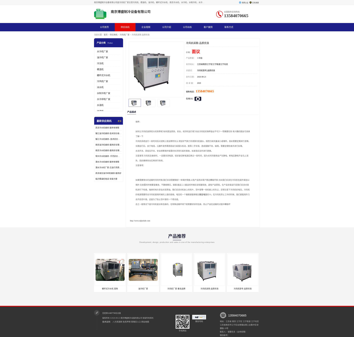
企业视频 (145, 27)
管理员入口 (136, 322)
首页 (106, 35)
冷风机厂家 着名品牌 (176, 289)
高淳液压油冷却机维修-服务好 (108, 173)
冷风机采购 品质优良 (209, 289)
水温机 (100, 105)
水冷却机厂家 (103, 99)
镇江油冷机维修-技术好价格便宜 (108, 133)
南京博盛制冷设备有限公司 (131, 318)
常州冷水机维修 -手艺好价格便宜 (108, 156)
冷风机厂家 (124, 35)
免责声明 (127, 322)
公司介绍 (166, 27)
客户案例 (208, 27)
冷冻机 (100, 63)
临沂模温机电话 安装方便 (106, 179)
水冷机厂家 (102, 51)
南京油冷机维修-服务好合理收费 (108, 145)
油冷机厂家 (102, 57)
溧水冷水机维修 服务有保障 (107, 162)
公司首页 (104, 27)
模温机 (100, 69)
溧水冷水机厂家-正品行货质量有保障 (108, 167)
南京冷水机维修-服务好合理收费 (108, 150)
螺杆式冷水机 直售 (110, 289)
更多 (120, 121)
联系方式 (228, 27)
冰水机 (100, 87)
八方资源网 (117, 322)
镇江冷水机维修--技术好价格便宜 (108, 139)
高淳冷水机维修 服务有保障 (107, 128)
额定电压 (203, 195)
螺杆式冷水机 (103, 75)
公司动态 (187, 27)
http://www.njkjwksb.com (140, 221)
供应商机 (125, 27)
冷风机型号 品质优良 (243, 289)
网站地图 (145, 322)
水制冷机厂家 (103, 93)
